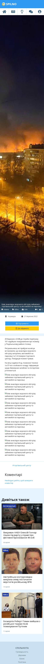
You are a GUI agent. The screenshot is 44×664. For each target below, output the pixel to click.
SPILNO (11, 4)
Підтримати (23, 323)
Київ (25, 309)
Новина (6, 309)
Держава (22, 655)
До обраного (23, 328)
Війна (16, 309)
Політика (22, 662)
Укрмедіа (11, 316)
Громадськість (22, 652)
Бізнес (22, 658)
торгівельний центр (22, 465)
